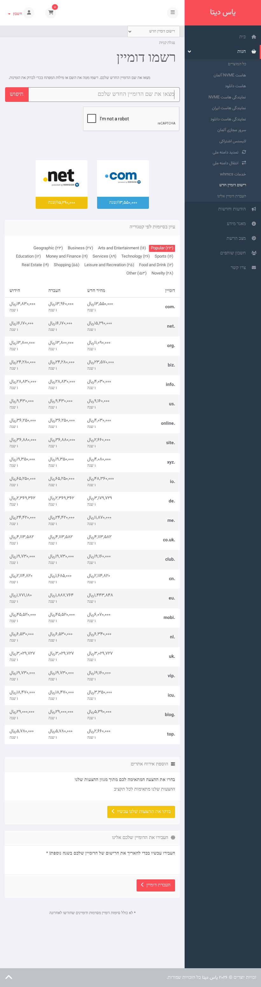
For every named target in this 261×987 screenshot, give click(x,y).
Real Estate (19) (35, 265)
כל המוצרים (237, 64)
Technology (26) (135, 256)
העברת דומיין (157, 885)
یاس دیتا (223, 12)
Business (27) (80, 248)
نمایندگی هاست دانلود (228, 119)
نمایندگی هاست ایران (229, 108)
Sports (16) (164, 256)
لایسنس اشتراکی (232, 141)
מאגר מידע (237, 224)
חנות (242, 51)
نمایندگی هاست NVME (227, 97)
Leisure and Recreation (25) (109, 265)
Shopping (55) (66, 265)
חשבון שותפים (234, 253)
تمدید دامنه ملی (226, 152)
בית (243, 37)
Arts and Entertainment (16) (122, 248)
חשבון (16, 14)
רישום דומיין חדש (232, 185)
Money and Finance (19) (67, 256)
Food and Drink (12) (156, 265)
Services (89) (104, 256)
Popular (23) (162, 248)
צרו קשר (239, 268)
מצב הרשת (237, 238)
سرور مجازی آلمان (231, 130)
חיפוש (17, 94)
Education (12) (28, 256)
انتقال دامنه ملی (226, 163)
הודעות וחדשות (233, 209)
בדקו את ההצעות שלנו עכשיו (143, 811)
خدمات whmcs (233, 174)
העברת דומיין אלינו (231, 196)
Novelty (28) (162, 273)
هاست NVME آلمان (230, 75)
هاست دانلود (235, 86)
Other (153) (136, 273)
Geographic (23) (48, 248)
